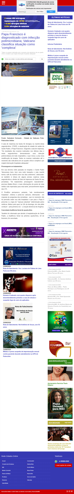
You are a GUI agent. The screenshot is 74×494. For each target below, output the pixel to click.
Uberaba (29, 480)
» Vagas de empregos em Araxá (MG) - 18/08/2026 (60, 209)
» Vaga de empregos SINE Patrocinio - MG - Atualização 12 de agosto (60, 232)
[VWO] (26, 11)
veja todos (68, 363)
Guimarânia (30, 464)
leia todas (68, 193)
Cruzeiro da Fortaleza (7, 464)
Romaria (4, 480)
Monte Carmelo (6, 470)
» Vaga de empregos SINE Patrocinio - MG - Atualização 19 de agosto (60, 201)
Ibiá (2, 467)
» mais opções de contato (63, 465)
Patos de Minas (6, 473)
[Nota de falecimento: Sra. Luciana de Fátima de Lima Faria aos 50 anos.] (22, 256)
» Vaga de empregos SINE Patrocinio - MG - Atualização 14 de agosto (60, 216)
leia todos (68, 264)
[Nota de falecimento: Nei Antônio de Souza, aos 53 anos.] (22, 312)
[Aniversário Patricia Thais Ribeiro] (60, 374)
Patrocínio (29, 473)
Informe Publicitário (55, 44)
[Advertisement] (22, 93)
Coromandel (30, 461)
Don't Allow (40, 11)
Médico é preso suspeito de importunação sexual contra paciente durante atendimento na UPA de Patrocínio (21, 354)
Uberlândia (4, 483)
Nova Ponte (30, 470)
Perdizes (4, 477)
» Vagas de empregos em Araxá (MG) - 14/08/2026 (60, 224)
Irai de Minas (30, 467)
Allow (51, 11)
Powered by (21, 11)
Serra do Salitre (31, 477)
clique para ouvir (60, 161)
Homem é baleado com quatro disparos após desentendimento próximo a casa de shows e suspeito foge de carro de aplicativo (19, 297)
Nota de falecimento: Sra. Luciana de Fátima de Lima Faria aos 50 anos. (60, 24)
